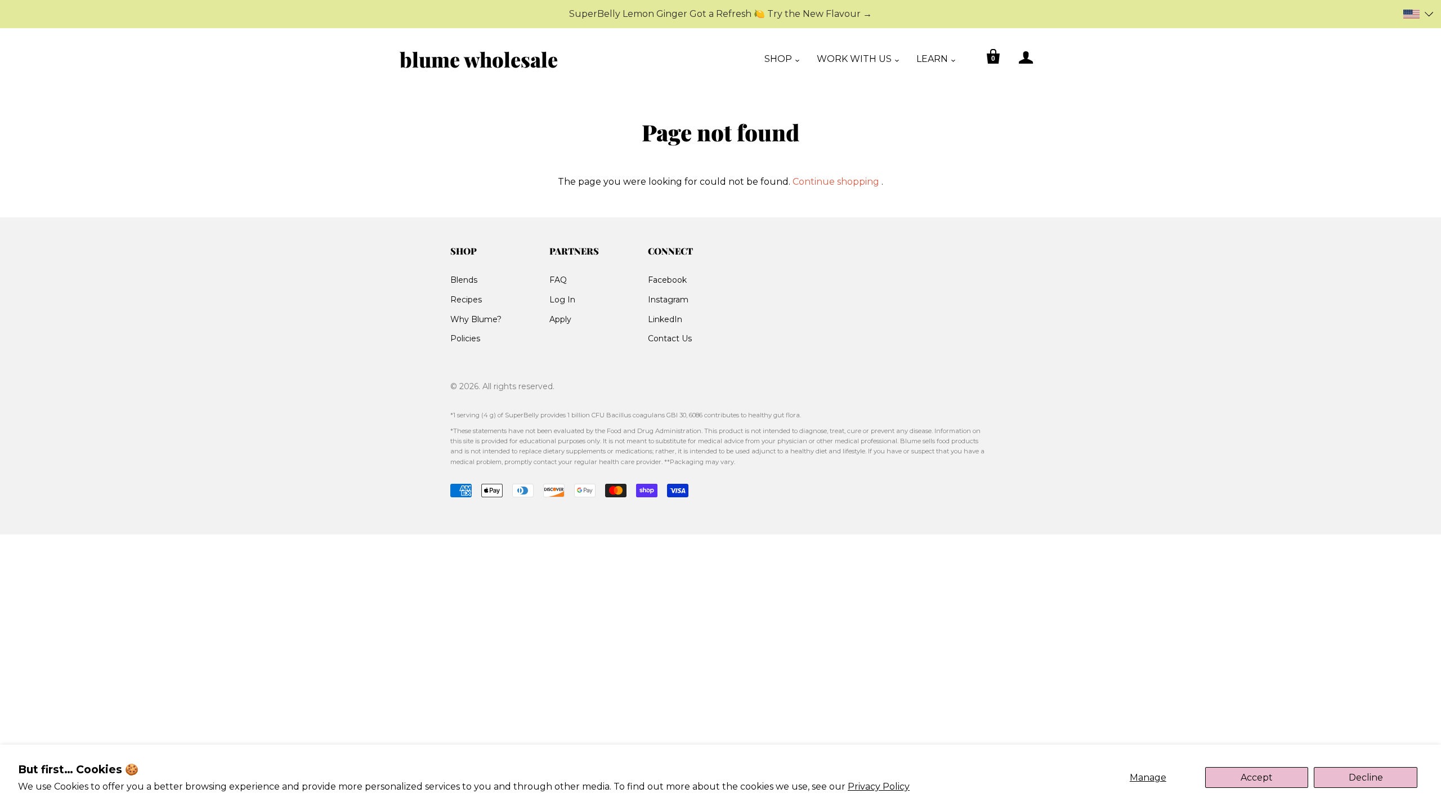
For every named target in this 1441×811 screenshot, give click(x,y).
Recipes (466, 300)
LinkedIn (665, 319)
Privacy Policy (879, 786)
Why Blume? (476, 319)
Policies (465, 338)
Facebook (667, 280)
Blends (463, 280)
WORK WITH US (854, 59)
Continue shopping (836, 181)
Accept (1257, 777)
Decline (1366, 777)
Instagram (668, 300)
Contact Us (670, 338)
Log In (562, 300)
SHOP (778, 59)
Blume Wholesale (479, 59)
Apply (560, 319)
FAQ (558, 280)
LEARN (932, 59)
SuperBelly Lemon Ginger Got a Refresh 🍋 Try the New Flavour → (720, 13)
